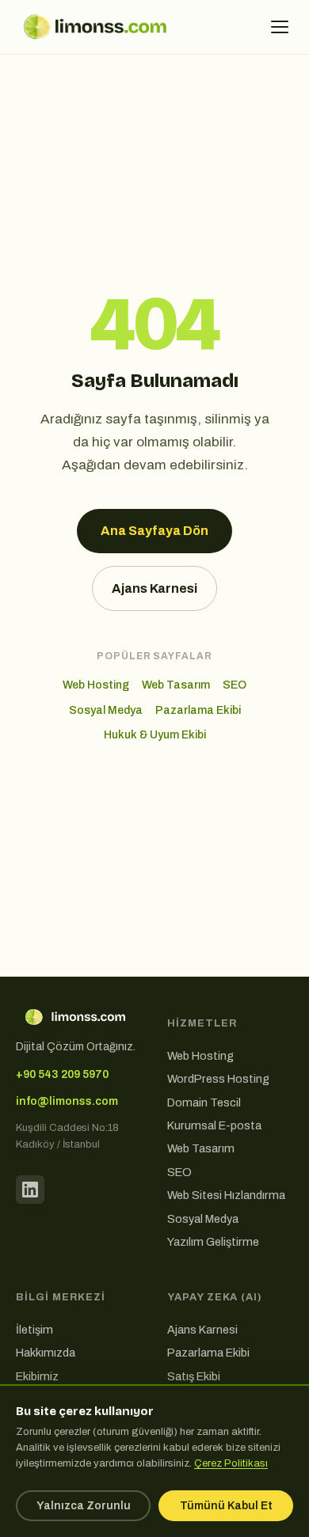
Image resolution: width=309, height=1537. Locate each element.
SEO (234, 685)
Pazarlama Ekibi (198, 710)
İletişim (34, 1329)
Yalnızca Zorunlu (83, 1506)
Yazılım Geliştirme (213, 1241)
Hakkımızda (45, 1352)
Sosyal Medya (106, 710)
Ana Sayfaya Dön (154, 530)
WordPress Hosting (218, 1078)
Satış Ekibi (193, 1376)
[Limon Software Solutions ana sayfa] (95, 27)
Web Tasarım (176, 685)
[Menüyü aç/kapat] (279, 27)
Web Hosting (96, 685)
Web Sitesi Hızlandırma (226, 1195)
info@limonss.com (67, 1101)
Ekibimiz (37, 1376)
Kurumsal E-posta (214, 1125)
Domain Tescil (204, 1102)
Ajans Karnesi (154, 588)
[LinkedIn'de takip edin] (30, 1189)
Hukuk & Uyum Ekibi (155, 735)
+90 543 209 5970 (62, 1074)
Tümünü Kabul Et (226, 1506)
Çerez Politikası (231, 1463)
